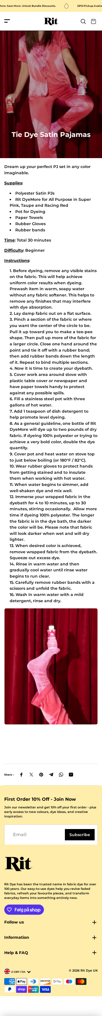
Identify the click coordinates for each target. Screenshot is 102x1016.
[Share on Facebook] (21, 775)
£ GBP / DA (18, 971)
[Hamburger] (7, 21)
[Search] (83, 21)
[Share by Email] (71, 775)
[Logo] (51, 21)
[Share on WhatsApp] (61, 775)
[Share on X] (31, 775)
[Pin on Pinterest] (41, 775)
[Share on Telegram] (51, 775)
